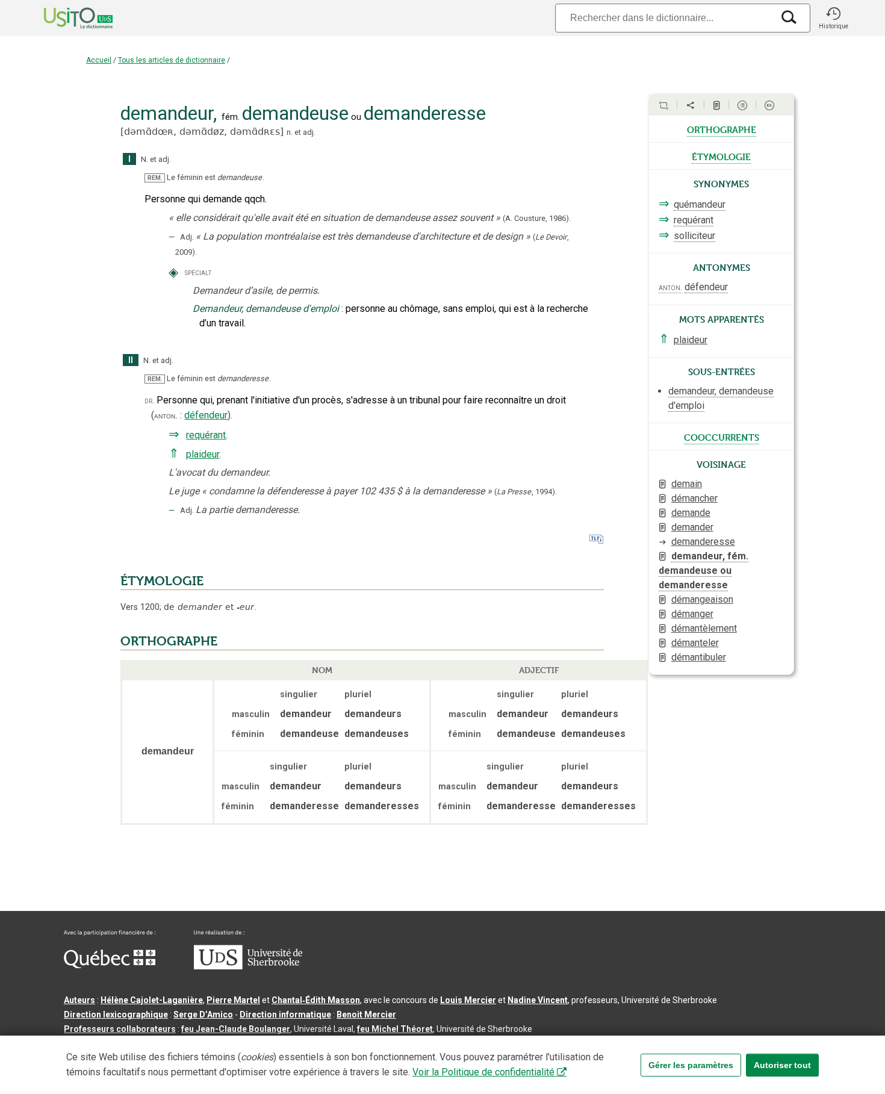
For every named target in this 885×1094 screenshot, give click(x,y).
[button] (833, 18)
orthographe (721, 129)
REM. (155, 178)
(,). (525, 491)
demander (692, 527)
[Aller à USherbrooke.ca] (248, 966)
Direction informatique (285, 1014)
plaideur (202, 454)
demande (690, 512)
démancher (694, 498)
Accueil (98, 60)
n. (290, 132)
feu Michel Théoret (395, 1029)
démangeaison (702, 599)
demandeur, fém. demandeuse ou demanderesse (703, 570)
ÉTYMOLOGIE (161, 581)
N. (144, 159)
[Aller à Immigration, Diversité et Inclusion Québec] (109, 965)
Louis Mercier (468, 1000)
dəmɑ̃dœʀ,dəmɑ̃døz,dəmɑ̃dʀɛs (202, 131)
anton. (166, 415)
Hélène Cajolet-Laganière (152, 1000)
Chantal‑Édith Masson (316, 1000)
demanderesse (703, 541)
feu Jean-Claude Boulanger (235, 1029)
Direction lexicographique (116, 1014)
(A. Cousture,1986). (537, 218)
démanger (692, 614)
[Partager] (690, 105)
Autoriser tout (782, 1065)
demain (686, 484)
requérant (206, 435)
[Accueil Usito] (65, 18)
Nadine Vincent (538, 1000)
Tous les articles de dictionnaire (171, 60)
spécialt (198, 272)
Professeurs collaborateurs (120, 1029)
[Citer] (663, 105)
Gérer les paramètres (690, 1065)
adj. (309, 132)
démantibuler (698, 657)
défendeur (206, 415)
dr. (149, 401)
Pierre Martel (233, 1000)
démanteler (695, 642)
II (130, 360)
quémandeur (699, 204)
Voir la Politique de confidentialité (483, 1072)
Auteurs (79, 1000)
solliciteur (694, 235)
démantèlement (704, 628)
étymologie (721, 156)
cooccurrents (721, 436)
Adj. (187, 236)
